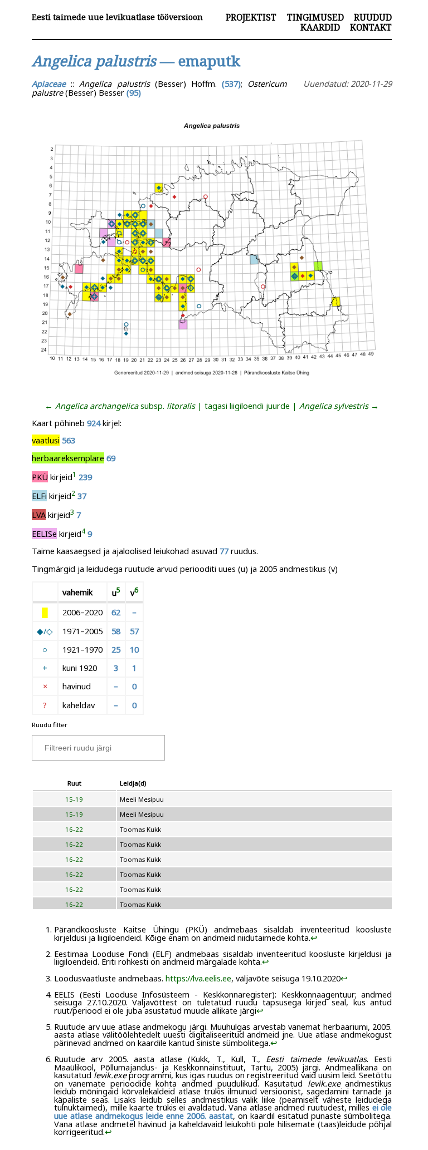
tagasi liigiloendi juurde (247, 405)
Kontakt (371, 27)
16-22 (74, 829)
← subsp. (120, 405)
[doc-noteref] (74, 476)
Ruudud (373, 17)
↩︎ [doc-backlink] (314, 937)
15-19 (74, 799)
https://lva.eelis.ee (198, 978)
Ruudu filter (49, 724)
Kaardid (320, 27)
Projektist (251, 17)
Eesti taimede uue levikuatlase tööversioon (117, 17)
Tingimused (315, 17)
